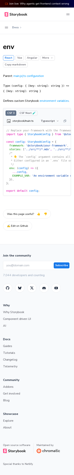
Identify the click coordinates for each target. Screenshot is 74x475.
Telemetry (10, 366)
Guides (7, 346)
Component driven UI (17, 319)
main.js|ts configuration (28, 76)
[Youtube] (56, 288)
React (8, 58)
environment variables (54, 101)
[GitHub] (7, 288)
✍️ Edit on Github (17, 226)
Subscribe (61, 265)
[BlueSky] (19, 288)
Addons (8, 387)
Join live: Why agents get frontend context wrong (39, 3)
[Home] (15, 14)
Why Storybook (13, 312)
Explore (8, 421)
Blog (6, 400)
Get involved (11, 393)
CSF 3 (11, 113)
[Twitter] (31, 288)
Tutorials (9, 353)
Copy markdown (15, 64)
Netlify (29, 464)
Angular (32, 58)
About (7, 427)
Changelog (10, 360)
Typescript (48, 121)
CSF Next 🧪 (28, 113)
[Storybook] (44, 288)
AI (4, 326)
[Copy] (65, 121)
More (45, 58)
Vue (19, 58)
